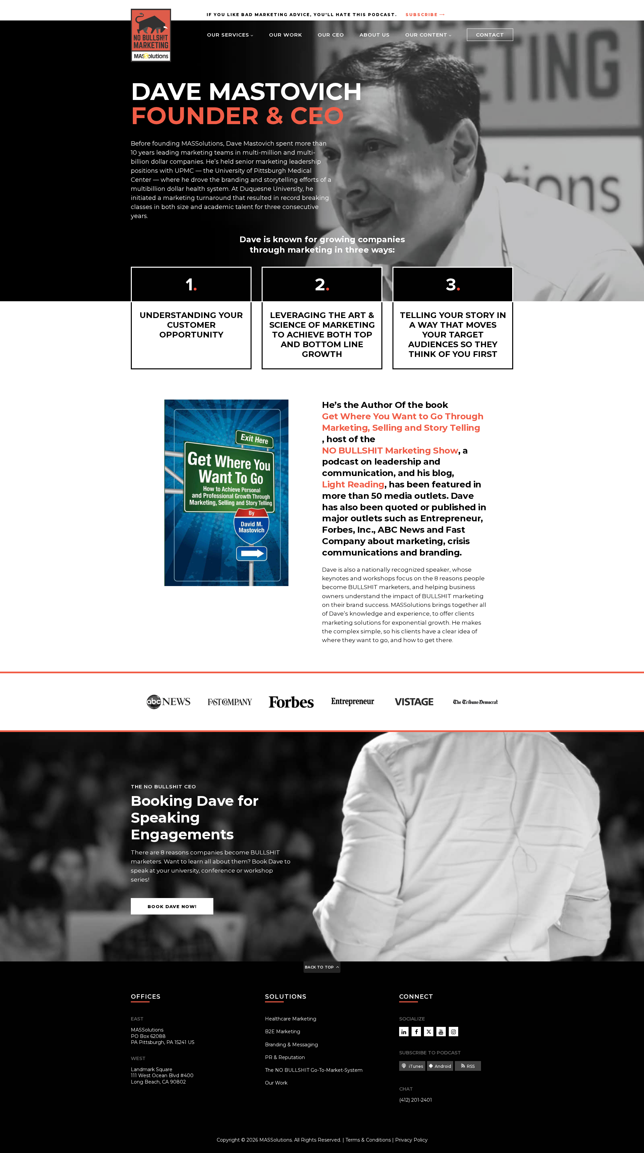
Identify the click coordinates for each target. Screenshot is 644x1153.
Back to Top (319, 967)
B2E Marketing (282, 1032)
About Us (375, 35)
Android (443, 1066)
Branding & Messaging (291, 1045)
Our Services (228, 35)
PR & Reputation (285, 1057)
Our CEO (331, 35)
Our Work (285, 35)
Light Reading (353, 484)
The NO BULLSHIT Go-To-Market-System (314, 1070)
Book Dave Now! (172, 906)
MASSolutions (275, 1140)
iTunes (415, 1066)
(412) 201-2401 (415, 1100)
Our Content (426, 35)
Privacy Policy (411, 1140)
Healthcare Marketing (290, 1019)
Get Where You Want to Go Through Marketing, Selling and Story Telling (402, 422)
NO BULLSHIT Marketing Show (390, 450)
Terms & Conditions (368, 1140)
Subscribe (422, 14)
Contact (490, 35)
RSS (471, 1066)
